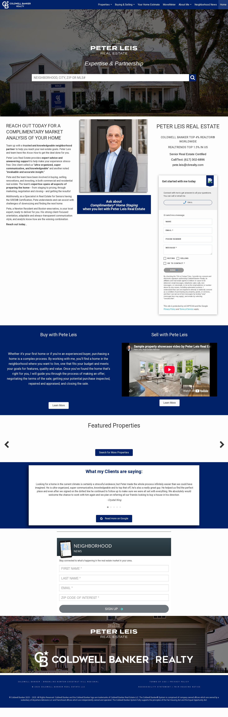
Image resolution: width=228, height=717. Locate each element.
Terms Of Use (158, 682)
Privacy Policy (169, 309)
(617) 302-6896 (194, 159)
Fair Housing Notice (187, 687)
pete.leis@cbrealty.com (187, 164)
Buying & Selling (125, 6)
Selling (184, 258)
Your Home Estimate (149, 4)
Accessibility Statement (154, 687)
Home (223, 4)
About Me (185, 6)
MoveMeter (169, 4)
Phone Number (173, 239)
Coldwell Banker (29, 682)
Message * (171, 248)
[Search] (192, 77)
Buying (171, 258)
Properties (105, 6)
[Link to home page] (18, 4)
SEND (173, 270)
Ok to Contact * (176, 263)
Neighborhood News (205, 4)
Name (168, 222)
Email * (169, 230)
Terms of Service (187, 309)
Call (189, 202)
